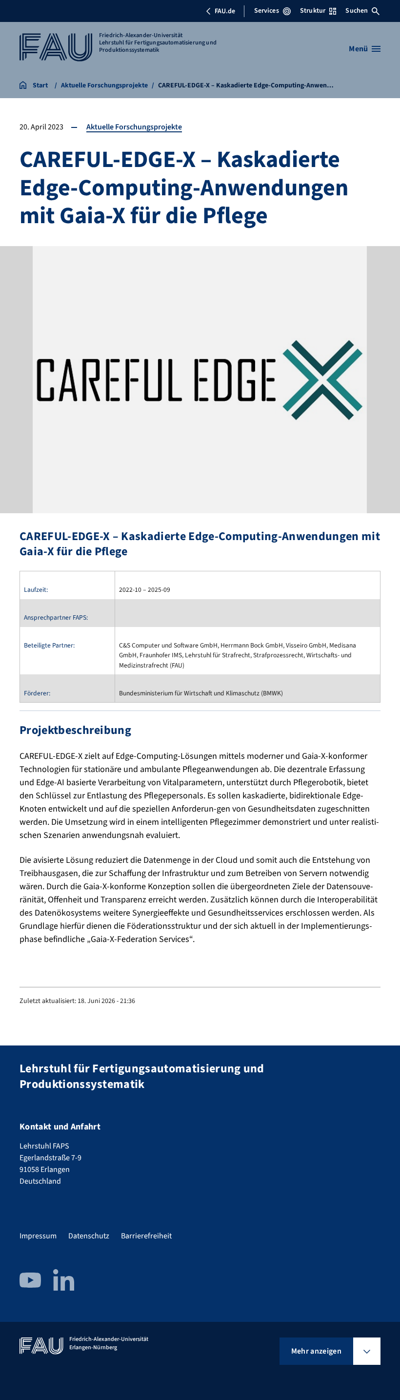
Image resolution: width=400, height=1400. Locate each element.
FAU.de (225, 11)
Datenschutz (88, 1236)
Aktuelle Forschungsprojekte (134, 127)
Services (266, 11)
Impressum (38, 1236)
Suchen (356, 11)
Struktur (312, 11)
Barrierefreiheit (146, 1236)
